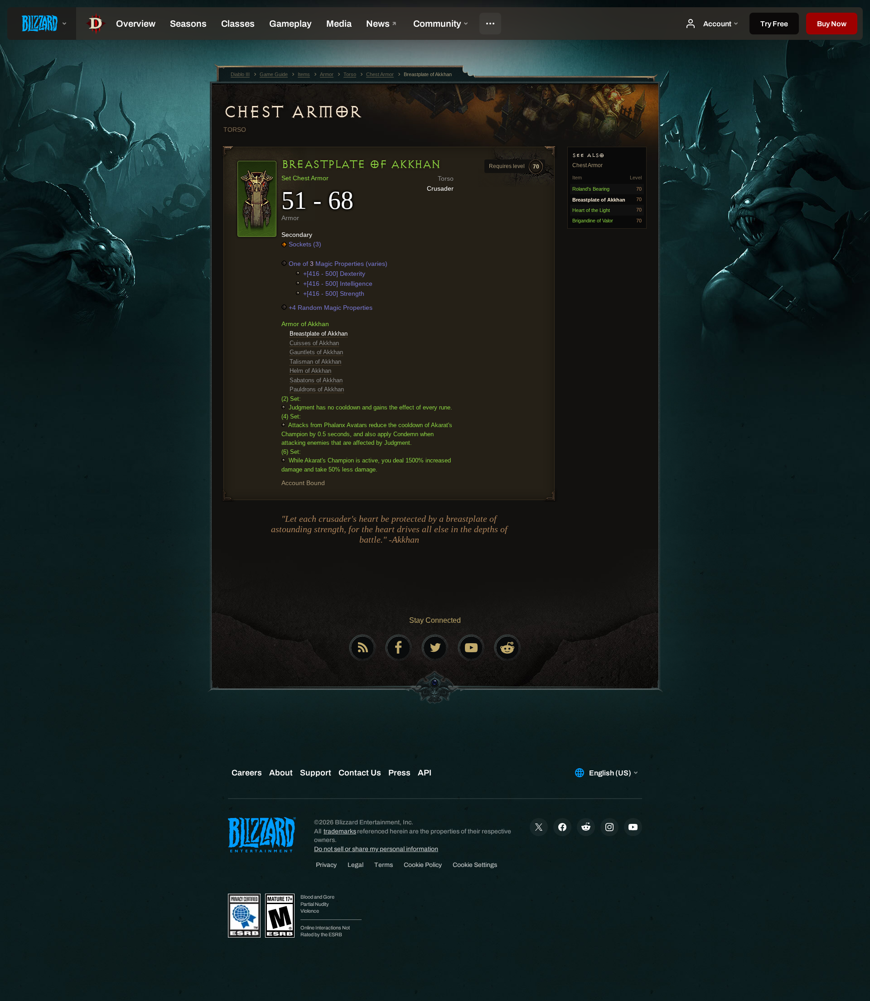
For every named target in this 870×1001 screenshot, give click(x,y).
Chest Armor (292, 111)
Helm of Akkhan (310, 370)
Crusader (440, 188)
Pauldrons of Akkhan (317, 389)
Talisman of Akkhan (315, 361)
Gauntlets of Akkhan (316, 352)
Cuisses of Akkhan (314, 343)
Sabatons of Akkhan (316, 380)
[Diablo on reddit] (507, 647)
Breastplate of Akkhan (319, 333)
